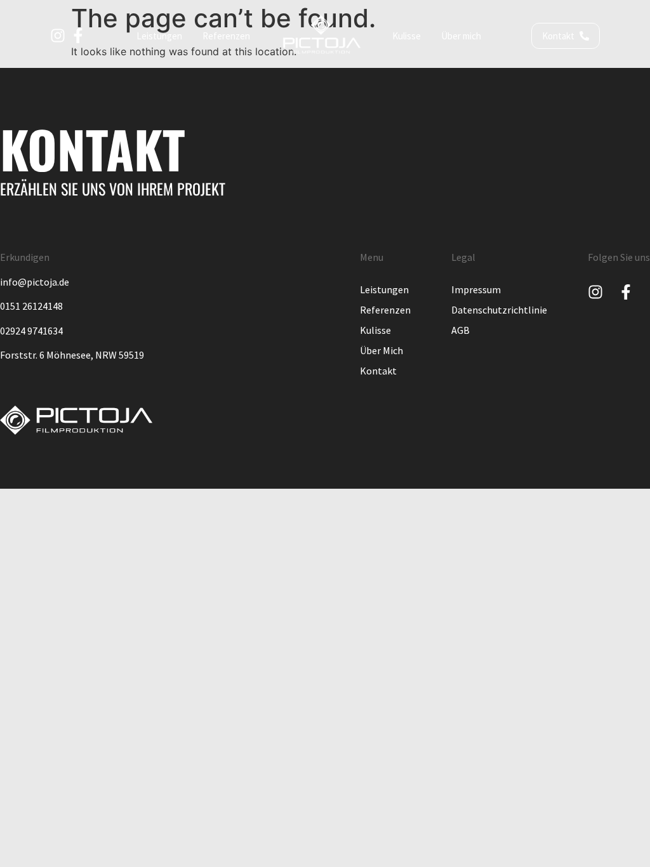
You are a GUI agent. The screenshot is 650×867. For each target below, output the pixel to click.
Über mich (381, 350)
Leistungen (384, 289)
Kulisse (375, 330)
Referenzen (385, 309)
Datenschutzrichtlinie (499, 309)
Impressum (476, 289)
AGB (460, 330)
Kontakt (378, 370)
